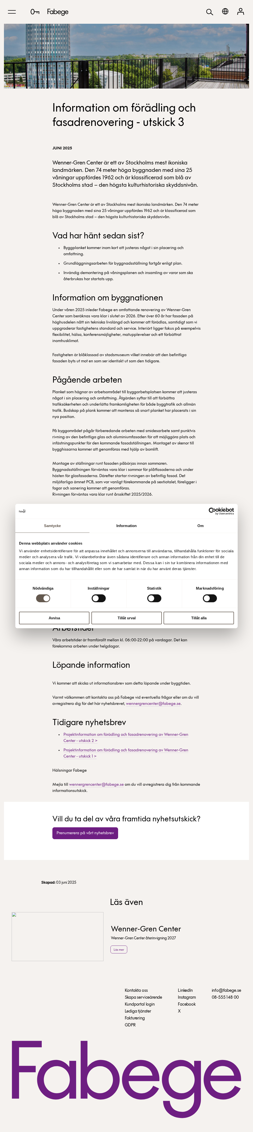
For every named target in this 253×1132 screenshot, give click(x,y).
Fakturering (135, 1018)
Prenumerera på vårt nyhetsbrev (85, 833)
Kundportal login (140, 1004)
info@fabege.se (226, 991)
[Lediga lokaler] (35, 11)
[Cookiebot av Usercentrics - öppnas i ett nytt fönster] (212, 511)
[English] (225, 11)
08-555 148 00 (225, 997)
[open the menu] (12, 12)
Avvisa (54, 618)
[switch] (99, 598)
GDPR (130, 1025)
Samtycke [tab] (52, 526)
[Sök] (209, 12)
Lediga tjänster (138, 1011)
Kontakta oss (136, 991)
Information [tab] (126, 526)
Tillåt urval (127, 618)
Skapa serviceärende (143, 997)
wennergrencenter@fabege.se (153, 704)
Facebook (187, 1004)
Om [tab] (200, 526)
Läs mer (119, 949)
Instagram (187, 997)
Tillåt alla (199, 618)
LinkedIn (185, 991)
